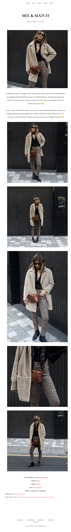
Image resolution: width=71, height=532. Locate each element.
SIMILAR (43, 477)
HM (38, 481)
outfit (35, 497)
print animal (41, 497)
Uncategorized (19, 494)
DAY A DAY (38, 487)
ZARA (38, 484)
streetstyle (50, 497)
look (19, 497)
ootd (30, 497)
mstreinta (24, 497)
